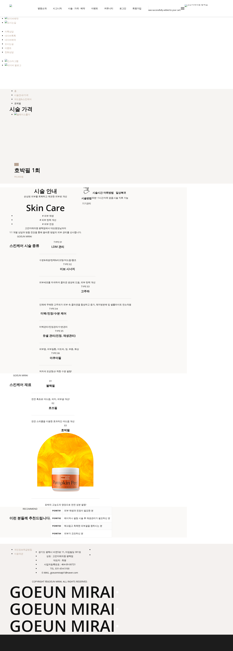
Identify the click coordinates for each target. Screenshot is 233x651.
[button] (183, 8)
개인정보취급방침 (23, 549)
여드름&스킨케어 (23, 99)
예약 (16, 164)
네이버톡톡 (10, 35)
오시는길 (9, 43)
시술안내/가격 (21, 95)
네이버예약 (10, 39)
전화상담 (9, 52)
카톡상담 (9, 31)
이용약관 (18, 553)
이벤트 (8, 48)
